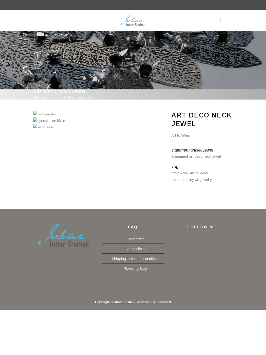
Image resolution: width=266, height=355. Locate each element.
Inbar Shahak (43, 98)
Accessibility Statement (154, 302)
